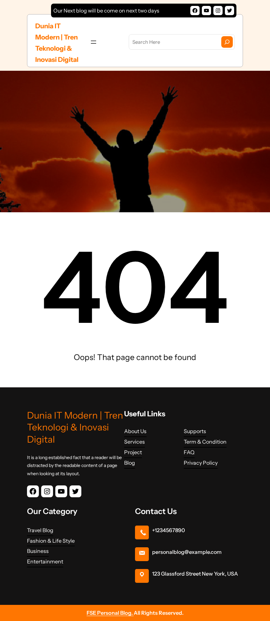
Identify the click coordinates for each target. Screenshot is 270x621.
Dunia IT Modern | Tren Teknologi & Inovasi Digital (75, 427)
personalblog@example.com (187, 552)
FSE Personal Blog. (110, 612)
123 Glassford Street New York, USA (195, 573)
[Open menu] (93, 42)
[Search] (227, 42)
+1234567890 (168, 530)
